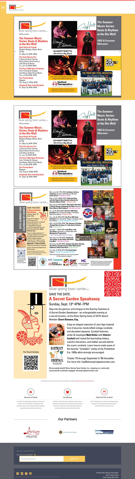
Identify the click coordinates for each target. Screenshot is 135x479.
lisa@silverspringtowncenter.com (84, 381)
